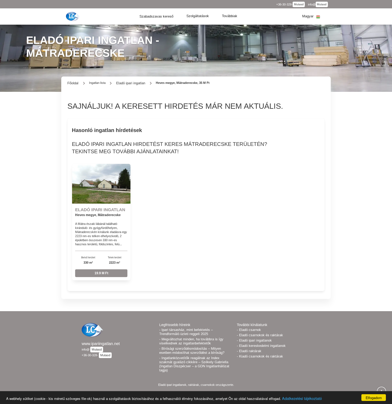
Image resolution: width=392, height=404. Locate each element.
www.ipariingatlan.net (101, 343)
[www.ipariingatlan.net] (73, 16)
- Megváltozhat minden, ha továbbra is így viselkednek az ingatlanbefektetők (191, 341)
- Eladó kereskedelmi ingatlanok (261, 346)
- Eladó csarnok (249, 330)
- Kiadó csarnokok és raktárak (260, 356)
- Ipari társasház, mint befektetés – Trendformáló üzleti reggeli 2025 (186, 332)
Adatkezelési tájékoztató (302, 398)
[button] (156, 16)
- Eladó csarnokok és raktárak (260, 335)
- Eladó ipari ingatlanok (254, 340)
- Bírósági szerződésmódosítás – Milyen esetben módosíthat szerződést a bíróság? (191, 351)
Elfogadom (374, 397)
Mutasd (299, 4)
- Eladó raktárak (249, 351)
